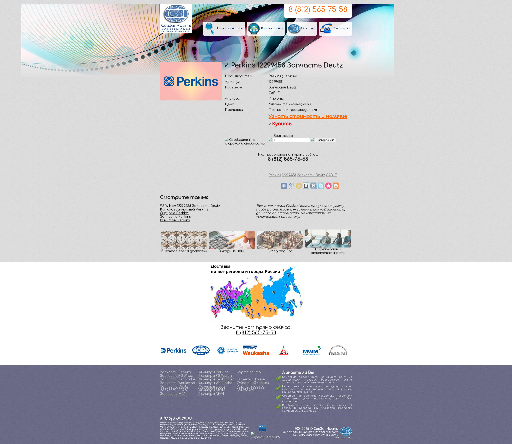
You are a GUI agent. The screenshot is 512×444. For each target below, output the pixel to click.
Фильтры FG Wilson (215, 376)
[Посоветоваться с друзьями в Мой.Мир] (299, 188)
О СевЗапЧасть (251, 379)
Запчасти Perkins (175, 216)
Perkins (275, 175)
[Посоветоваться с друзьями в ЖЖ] (291, 188)
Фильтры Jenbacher (216, 379)
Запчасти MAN (173, 394)
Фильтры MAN (211, 394)
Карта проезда (250, 386)
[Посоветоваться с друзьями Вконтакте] (313, 188)
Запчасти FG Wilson (177, 376)
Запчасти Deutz (174, 386)
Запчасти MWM (174, 390)
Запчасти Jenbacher (178, 379)
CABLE (331, 175)
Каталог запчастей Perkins (184, 209)
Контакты (246, 390)
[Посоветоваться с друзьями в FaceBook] (284, 188)
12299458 (289, 175)
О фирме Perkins (174, 213)
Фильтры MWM (211, 390)
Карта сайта (249, 372)
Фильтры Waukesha (215, 383)
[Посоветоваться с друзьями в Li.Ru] (306, 188)
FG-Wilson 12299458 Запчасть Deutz (190, 206)
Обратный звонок (253, 383)
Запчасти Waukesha (177, 383)
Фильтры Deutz (211, 386)
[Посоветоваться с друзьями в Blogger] (336, 188)
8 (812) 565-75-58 (318, 10)
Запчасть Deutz (311, 175)
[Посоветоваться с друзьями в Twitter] (321, 188)
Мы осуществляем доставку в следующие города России (192, 422)
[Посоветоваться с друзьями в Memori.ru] (328, 188)
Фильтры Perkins (175, 220)
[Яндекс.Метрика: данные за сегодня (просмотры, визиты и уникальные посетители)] (266, 435)
